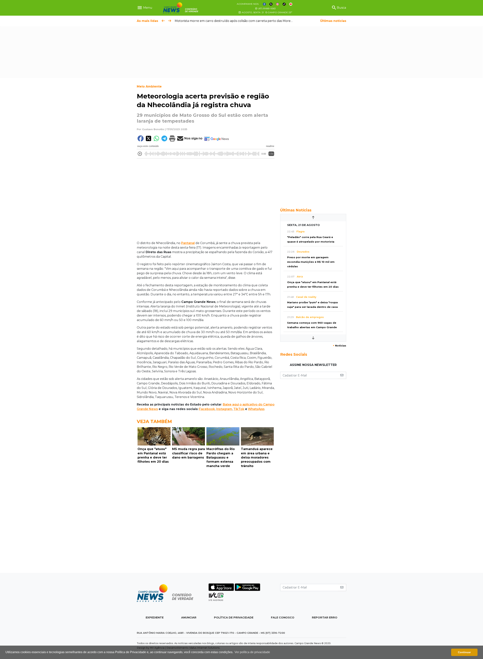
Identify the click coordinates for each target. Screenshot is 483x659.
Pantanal (188, 243)
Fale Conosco (282, 617)
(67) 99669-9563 (267, 8)
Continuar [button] (464, 652)
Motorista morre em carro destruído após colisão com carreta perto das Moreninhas (237, 21)
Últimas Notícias (295, 210)
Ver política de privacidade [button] (252, 652)
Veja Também (154, 421)
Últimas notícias (333, 21)
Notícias (339, 345)
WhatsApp (256, 409)
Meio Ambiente (149, 86)
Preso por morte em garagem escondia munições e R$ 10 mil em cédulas (311, 262)
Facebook (207, 409)
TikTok (238, 409)
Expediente (155, 617)
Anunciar (188, 617)
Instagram (224, 409)
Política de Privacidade (233, 617)
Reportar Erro (324, 617)
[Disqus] (206, 521)
